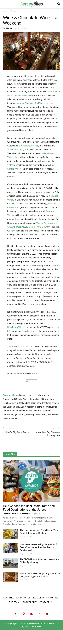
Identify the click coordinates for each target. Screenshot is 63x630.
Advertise (8, 597)
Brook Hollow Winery (29, 145)
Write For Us (23, 597)
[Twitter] (47, 614)
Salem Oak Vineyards (17, 149)
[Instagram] (24, 614)
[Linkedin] (31, 614)
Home (5, 11)
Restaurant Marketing (45, 597)
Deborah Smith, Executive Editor (16, 513)
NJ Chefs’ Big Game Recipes (16, 432)
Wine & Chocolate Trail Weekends (33, 103)
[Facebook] (16, 614)
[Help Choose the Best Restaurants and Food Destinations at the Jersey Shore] (31, 481)
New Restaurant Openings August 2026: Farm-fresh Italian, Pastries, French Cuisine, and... (38, 547)
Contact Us (45, 602)
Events (13, 11)
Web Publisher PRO (33, 626)
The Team (14, 602)
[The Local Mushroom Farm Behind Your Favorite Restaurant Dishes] (10, 534)
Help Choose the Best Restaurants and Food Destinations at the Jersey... (29, 507)
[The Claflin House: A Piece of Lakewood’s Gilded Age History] (10, 563)
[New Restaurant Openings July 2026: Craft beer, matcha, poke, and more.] (10, 577)
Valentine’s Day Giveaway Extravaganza (48, 434)
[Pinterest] (39, 614)
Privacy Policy (29, 602)
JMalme (9, 28)
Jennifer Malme (11, 395)
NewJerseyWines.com (18, 327)
